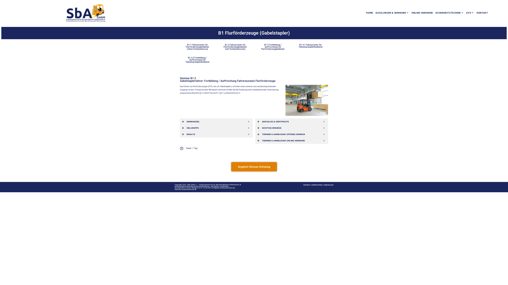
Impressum (328, 185)
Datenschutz (317, 185)
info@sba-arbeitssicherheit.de (223, 188)
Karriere (306, 185)
